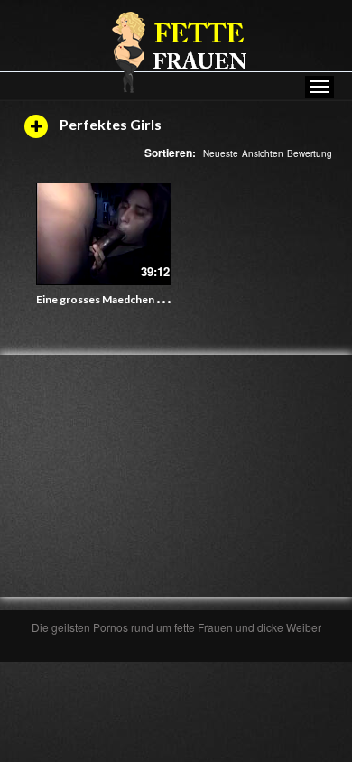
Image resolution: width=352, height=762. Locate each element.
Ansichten (262, 153)
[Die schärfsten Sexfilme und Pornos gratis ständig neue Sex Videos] (176, 51)
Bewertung (309, 153)
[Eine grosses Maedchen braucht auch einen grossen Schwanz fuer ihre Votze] (103, 234)
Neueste (220, 153)
